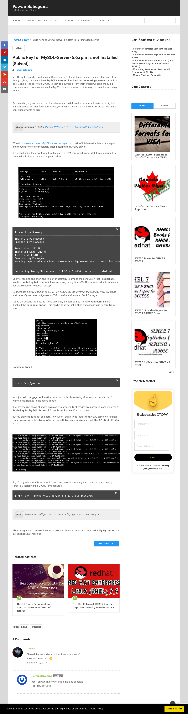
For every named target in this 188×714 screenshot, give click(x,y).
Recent (164, 105)
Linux (25, 39)
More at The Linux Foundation (147, 75)
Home (18, 21)
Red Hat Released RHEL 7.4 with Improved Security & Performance (93, 605)
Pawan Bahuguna (30, 6)
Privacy (87, 21)
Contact (104, 21)
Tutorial (36, 626)
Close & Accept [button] (174, 709)
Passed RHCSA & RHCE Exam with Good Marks (74, 127)
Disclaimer (69, 21)
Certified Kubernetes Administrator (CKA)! (153, 60)
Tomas (31, 648)
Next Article (105, 543)
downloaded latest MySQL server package (44, 143)
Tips (55, 21)
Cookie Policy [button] (96, 708)
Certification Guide (37, 21)
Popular (142, 105)
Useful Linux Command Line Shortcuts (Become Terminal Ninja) (34, 607)
